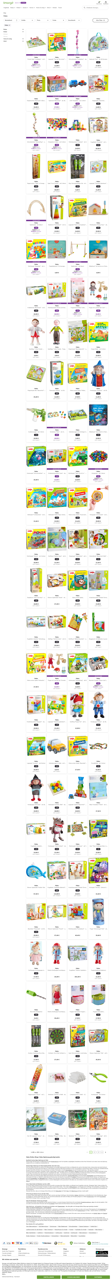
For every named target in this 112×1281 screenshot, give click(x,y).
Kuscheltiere (103, 1196)
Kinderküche (102, 1209)
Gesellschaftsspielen (73, 1175)
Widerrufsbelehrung (23, 1253)
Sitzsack (77, 1171)
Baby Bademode (62, 1226)
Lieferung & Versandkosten (45, 1251)
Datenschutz (21, 1255)
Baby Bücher (98, 1229)
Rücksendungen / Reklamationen (47, 1253)
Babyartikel (58, 1191)
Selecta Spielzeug (84, 1226)
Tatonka (105, 1213)
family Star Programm (8, 1251)
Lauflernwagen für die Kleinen (34, 1229)
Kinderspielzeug (55, 1161)
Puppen (71, 1229)
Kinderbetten (34, 1178)
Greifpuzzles (58, 1233)
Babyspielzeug (73, 1186)
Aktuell (82, 1251)
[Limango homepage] (8, 3)
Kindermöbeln (90, 1175)
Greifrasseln (74, 1233)
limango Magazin (6, 1255)
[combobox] (95, 8)
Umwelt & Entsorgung (44, 1255)
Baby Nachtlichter (31, 1233)
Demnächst (83, 1253)
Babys (5, 29)
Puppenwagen (61, 1206)
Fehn (67, 1191)
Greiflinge (40, 1233)
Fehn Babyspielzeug (31, 1226)
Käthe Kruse (74, 1191)
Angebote (66, 1251)
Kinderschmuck (81, 1210)
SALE (5, 41)
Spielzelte (91, 1229)
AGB (19, 1251)
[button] (105, 3)
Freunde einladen (6, 1253)
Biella (99, 1213)
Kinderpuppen (90, 1196)
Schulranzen (53, 1226)
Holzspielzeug (69, 1170)
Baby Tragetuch (48, 1229)
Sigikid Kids (93, 1226)
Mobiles (76, 1195)
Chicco (27, 1181)
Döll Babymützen (43, 1226)
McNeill (95, 1213)
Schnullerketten (73, 1226)
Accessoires (55, 1217)
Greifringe (66, 1233)
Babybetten (42, 1178)
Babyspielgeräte (64, 1236)
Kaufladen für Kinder (81, 1229)
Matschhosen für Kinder (61, 1229)
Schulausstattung (58, 1213)
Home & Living (8, 39)
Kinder (5, 32)
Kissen (75, 1219)
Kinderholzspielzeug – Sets (87, 1202)
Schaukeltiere (55, 1236)
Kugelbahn (52, 1203)
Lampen (74, 1177)
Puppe (29, 1196)
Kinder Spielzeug (30, 1236)
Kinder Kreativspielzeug (43, 1236)
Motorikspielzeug (49, 1233)
